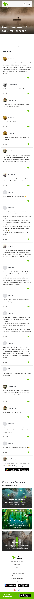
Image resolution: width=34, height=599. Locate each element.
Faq (17, 581)
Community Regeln (17, 576)
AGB (17, 567)
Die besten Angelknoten (17, 578)
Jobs (17, 570)
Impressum (17, 564)
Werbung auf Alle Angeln (17, 573)
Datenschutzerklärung (17, 561)
